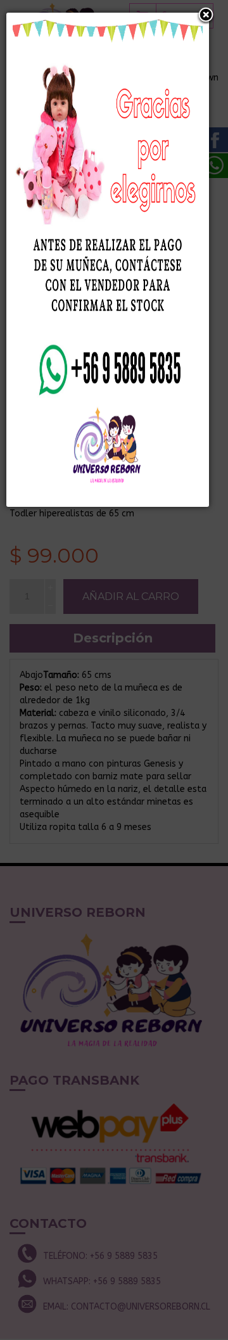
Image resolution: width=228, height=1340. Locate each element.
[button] (205, 15)
